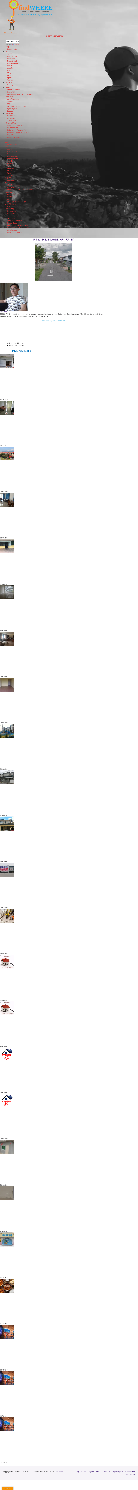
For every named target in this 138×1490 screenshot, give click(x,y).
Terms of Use (11, 123)
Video (8, 87)
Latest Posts (12, 49)
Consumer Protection (15, 125)
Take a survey (12, 120)
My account (11, 116)
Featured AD (12, 56)
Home (8, 51)
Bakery (9, 70)
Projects (9, 82)
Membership (10, 113)
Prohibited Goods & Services (18, 132)
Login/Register (11, 109)
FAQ (8, 104)
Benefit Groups (13, 99)
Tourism (10, 80)
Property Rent (12, 63)
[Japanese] (12, 38)
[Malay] (16, 38)
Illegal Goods (12, 135)
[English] (8, 38)
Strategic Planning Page (16, 106)
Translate (17, 44)
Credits (60, 1472)
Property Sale (12, 61)
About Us (9, 97)
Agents (9, 54)
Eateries (10, 68)
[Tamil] (18, 38)
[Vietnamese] (19, 38)
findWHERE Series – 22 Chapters (20, 94)
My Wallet (11, 118)
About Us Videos (13, 90)
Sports (9, 78)
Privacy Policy (12, 128)
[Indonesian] (10, 38)
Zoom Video (11, 92)
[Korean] (14, 38)
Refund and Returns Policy (17, 130)
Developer (11, 85)
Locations (11, 59)
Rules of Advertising (14, 137)
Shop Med (11, 73)
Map (7, 47)
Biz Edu (10, 75)
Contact (10, 101)
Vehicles (10, 66)
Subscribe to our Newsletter (53, 36)
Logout (10, 111)
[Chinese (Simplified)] (6, 38)
